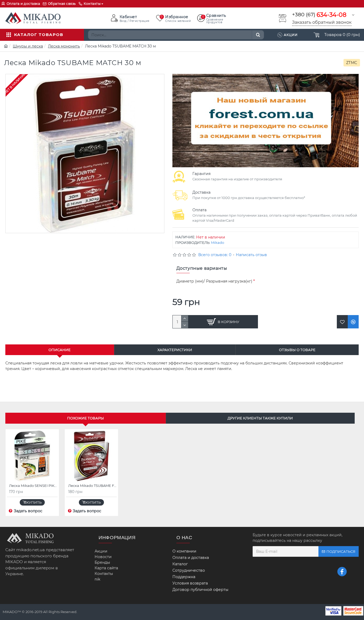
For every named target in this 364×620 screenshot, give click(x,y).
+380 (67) (319, 14)
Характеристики (174, 350)
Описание (59, 350)
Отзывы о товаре (297, 350)
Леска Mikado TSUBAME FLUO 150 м (92, 485)
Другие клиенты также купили (260, 418)
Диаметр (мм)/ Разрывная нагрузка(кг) (214, 281)
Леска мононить (64, 46)
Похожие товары (85, 418)
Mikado (217, 242)
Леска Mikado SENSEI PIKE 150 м (33, 485)
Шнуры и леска (28, 46)
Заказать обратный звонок (321, 22)
